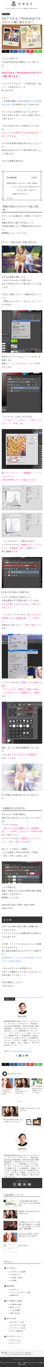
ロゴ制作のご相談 (14, 1301)
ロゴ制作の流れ (16, 1304)
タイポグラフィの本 (17, 1325)
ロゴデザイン (15, 1290)
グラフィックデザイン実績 (20, 1292)
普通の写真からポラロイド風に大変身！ (23, 183)
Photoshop (6, 14)
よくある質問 (15, 1310)
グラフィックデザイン (16, 1352)
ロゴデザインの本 (17, 1322)
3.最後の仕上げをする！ (21, 194)
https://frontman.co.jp (21, 1051)
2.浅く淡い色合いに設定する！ (27, 190)
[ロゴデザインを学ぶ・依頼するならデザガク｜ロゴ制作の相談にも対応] (22, 7)
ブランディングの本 (17, 1328)
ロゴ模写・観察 (16, 1278)
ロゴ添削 (13, 1280)
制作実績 (10, 1286)
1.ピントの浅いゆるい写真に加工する (26, 187)
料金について (15, 1307)
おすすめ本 (11, 1319)
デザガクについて (14, 1336)
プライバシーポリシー (20, 1359)
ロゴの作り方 (15, 1275)
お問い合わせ (15, 1313)
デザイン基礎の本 (17, 1331)
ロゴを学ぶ (11, 1268)
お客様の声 (14, 1295)
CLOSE (34, 177)
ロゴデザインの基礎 (17, 1272)
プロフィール (15, 1343)
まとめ (9, 198)
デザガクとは (15, 1340)
